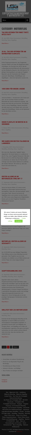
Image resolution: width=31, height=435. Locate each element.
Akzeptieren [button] (19, 221)
